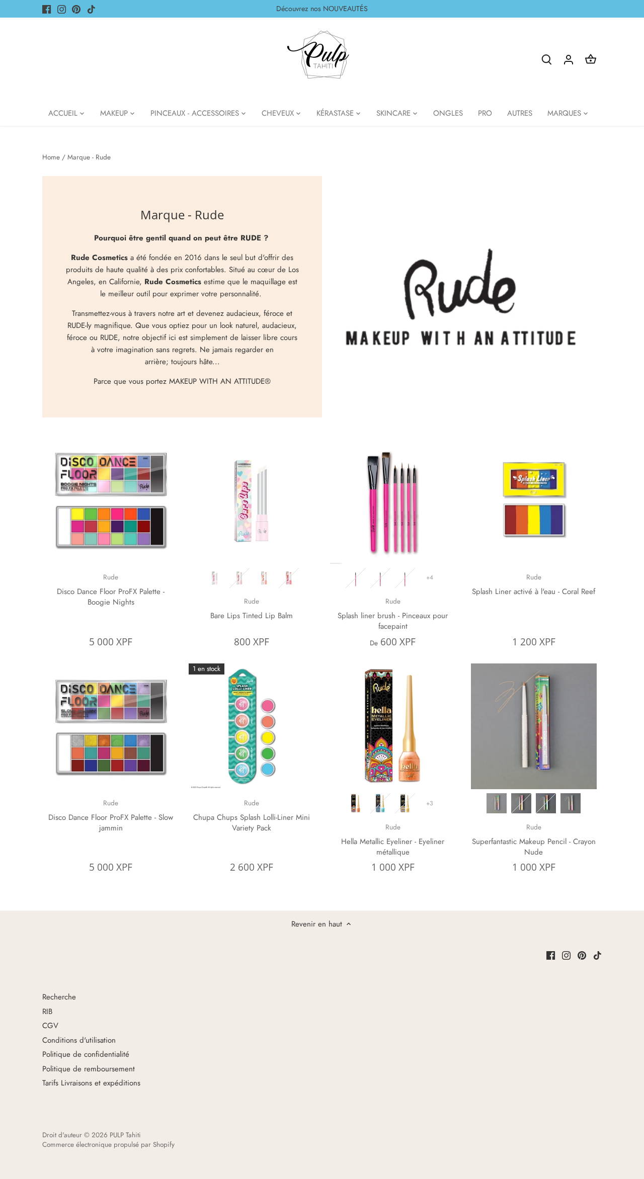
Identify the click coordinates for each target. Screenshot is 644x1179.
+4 (429, 577)
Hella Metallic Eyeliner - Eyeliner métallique (392, 840)
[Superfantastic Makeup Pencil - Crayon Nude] (534, 726)
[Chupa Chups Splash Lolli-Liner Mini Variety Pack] (251, 726)
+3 (429, 803)
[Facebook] (46, 9)
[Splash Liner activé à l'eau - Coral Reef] (534, 501)
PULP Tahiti (125, 1135)
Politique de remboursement (88, 1068)
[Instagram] (61, 9)
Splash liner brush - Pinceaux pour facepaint (393, 614)
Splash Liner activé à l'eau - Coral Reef (533, 584)
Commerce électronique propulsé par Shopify (108, 1144)
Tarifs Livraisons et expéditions (91, 1082)
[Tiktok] (91, 9)
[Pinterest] (76, 9)
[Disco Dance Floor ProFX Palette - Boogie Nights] (111, 501)
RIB (47, 1011)
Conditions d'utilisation (79, 1040)
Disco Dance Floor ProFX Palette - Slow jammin (110, 815)
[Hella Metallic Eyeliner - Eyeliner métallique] (393, 726)
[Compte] (568, 59)
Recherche (59, 996)
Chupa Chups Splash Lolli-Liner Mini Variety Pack (251, 815)
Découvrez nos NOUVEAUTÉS (322, 9)
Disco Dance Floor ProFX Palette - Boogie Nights (111, 590)
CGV (50, 1025)
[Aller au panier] (591, 59)
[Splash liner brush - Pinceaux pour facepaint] (393, 501)
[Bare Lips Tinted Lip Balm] (251, 501)
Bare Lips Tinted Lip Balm (251, 609)
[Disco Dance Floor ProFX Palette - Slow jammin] (111, 726)
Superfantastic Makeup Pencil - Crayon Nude (534, 840)
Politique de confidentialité (85, 1054)
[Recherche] (546, 59)
